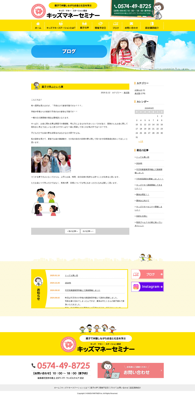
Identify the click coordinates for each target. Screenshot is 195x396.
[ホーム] (38, 25)
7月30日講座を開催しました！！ (150, 179)
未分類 (126, 93)
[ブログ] (115, 25)
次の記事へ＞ (88, 231)
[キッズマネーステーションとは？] (61, 25)
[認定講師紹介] (152, 25)
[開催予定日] (100, 25)
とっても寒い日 (142, 157)
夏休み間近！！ (142, 194)
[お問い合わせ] (131, 25)
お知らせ (138, 90)
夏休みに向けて (142, 201)
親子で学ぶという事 (52, 86)
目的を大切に (141, 216)
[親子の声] (84, 25)
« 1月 (141, 141)
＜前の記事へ (72, 231)
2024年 (139, 163)
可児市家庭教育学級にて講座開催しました (82, 290)
